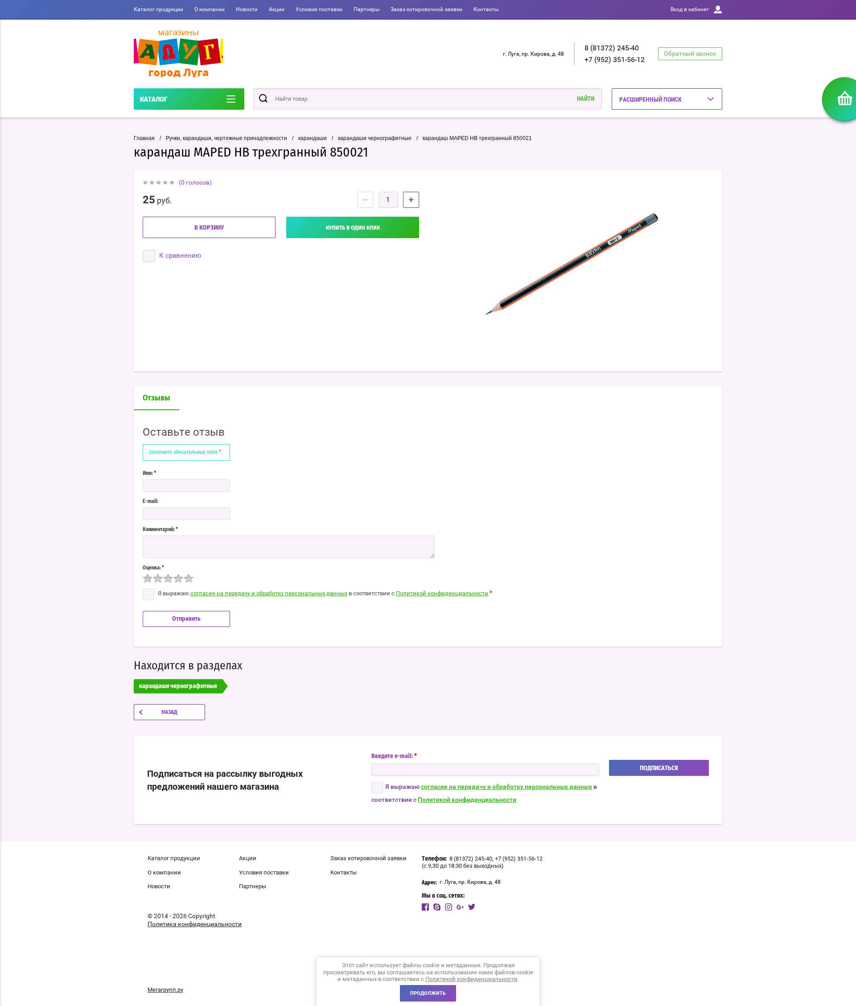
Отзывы (156, 398)
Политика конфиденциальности (195, 924)
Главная (144, 138)
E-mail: (150, 501)
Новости (247, 9)
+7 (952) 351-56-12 (614, 59)
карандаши (312, 138)
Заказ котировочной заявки (426, 9)
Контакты (485, 9)
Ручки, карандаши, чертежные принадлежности (226, 138)
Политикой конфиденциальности (442, 593)
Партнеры (366, 9)
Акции (276, 9)
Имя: (149, 473)
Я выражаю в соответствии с (484, 793)
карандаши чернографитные (375, 138)
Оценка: (153, 567)
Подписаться (659, 768)
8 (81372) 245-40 (611, 48)
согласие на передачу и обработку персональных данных (268, 593)
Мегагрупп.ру (165, 989)
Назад (169, 712)
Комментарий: (160, 529)
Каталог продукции (158, 9)
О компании (209, 9)
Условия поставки (319, 9)
